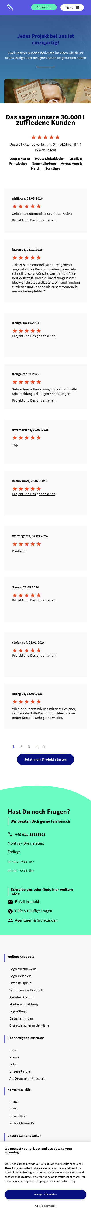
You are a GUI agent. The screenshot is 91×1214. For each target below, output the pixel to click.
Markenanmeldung (23, 1004)
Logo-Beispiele (20, 976)
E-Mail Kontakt (23, 902)
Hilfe (12, 1109)
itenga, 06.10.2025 (25, 322)
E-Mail (14, 1102)
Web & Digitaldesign (50, 158)
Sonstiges (52, 168)
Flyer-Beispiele (20, 983)
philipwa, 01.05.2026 (27, 198)
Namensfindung (44, 163)
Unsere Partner (20, 1071)
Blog (12, 1050)
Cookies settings (45, 1206)
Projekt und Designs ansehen (33, 220)
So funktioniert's (21, 1123)
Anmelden (44, 7)
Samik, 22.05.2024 (25, 587)
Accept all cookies (45, 1194)
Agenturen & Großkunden (33, 920)
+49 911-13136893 (30, 834)
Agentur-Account (22, 997)
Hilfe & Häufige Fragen (30, 911)
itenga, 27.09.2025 (25, 374)
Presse (14, 1057)
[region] (45, 1178)
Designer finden (21, 1018)
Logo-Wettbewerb (22, 969)
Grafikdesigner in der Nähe (29, 1025)
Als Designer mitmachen (27, 1078)
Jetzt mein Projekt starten (45, 759)
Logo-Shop (17, 1011)
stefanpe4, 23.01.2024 (28, 642)
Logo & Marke (19, 158)
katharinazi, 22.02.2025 (29, 481)
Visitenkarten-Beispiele (26, 990)
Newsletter (17, 1116)
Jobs (13, 1064)
